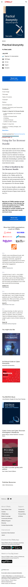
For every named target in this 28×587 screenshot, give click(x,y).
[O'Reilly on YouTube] (10, 499)
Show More (5, 130)
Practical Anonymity (19, 134)
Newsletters (21, 511)
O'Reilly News (4, 514)
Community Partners (6, 518)
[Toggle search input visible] (26, 2)
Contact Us (21, 509)
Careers (3, 511)
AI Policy (20, 516)
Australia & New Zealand (8, 533)
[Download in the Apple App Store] (6, 549)
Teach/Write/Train (6, 509)
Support (21, 506)
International (5, 530)
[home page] (8, 2)
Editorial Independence (6, 581)
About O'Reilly (5, 506)
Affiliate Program (6, 520)
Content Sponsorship (7, 525)
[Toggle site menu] (2, 2)
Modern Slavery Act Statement (8, 583)
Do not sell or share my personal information (11, 573)
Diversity (3, 523)
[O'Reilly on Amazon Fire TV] (6, 562)
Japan (3, 535)
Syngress (7, 67)
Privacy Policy (22, 514)
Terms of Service (5, 580)
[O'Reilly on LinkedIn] (8, 499)
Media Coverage (5, 516)
